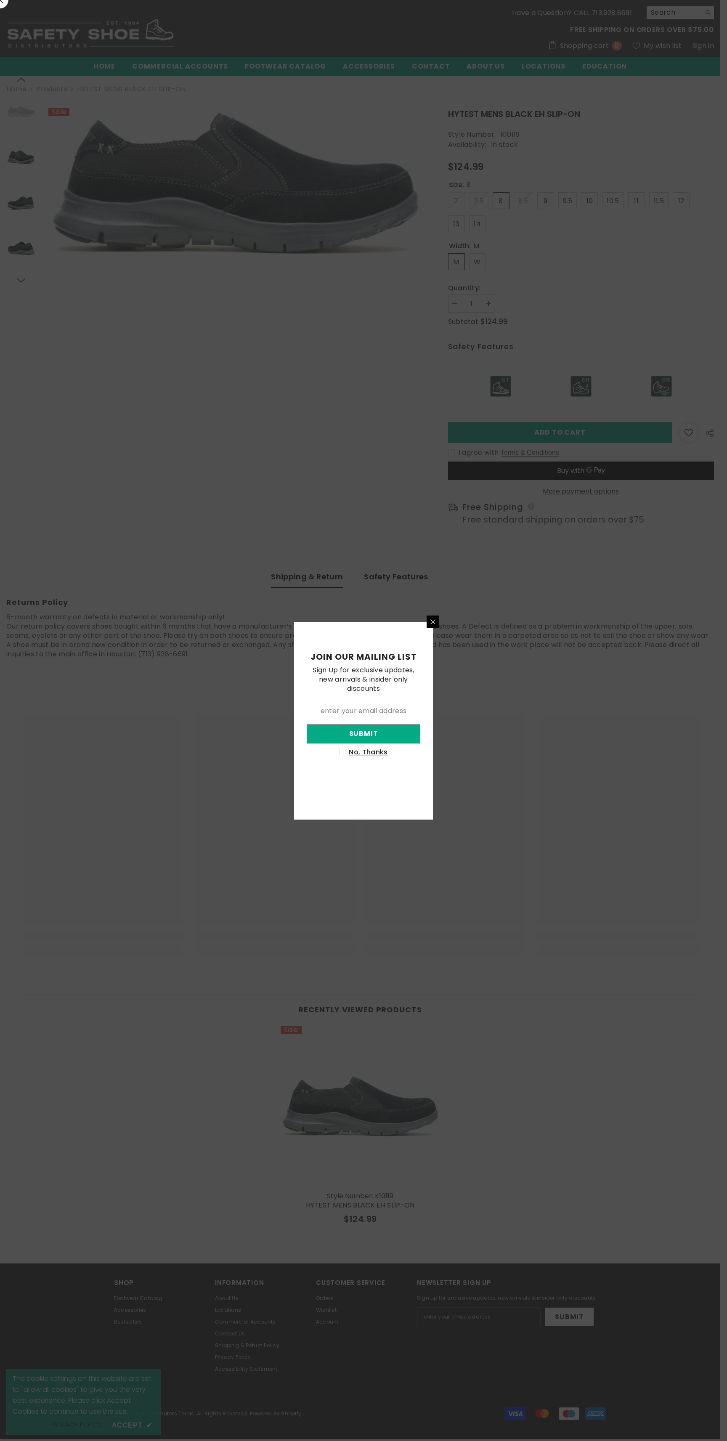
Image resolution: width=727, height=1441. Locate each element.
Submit (363, 733)
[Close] (433, 622)
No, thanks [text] (368, 752)
